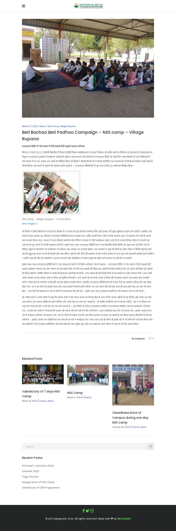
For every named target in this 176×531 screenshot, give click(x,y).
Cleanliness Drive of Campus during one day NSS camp (130, 417)
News (43, 126)
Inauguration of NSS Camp (38, 482)
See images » (30, 223)
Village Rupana (68, 126)
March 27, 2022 (29, 126)
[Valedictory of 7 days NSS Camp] (43, 374)
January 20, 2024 (121, 427)
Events (43, 400)
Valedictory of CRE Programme (41, 487)
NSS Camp (75, 393)
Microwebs (124, 518)
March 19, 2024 (29, 400)
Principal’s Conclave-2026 (38, 465)
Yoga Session (30, 476)
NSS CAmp (53, 126)
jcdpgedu (140, 338)
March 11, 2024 (74, 397)
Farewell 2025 (30, 471)
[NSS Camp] (88, 375)
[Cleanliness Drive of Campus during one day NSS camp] (133, 385)
